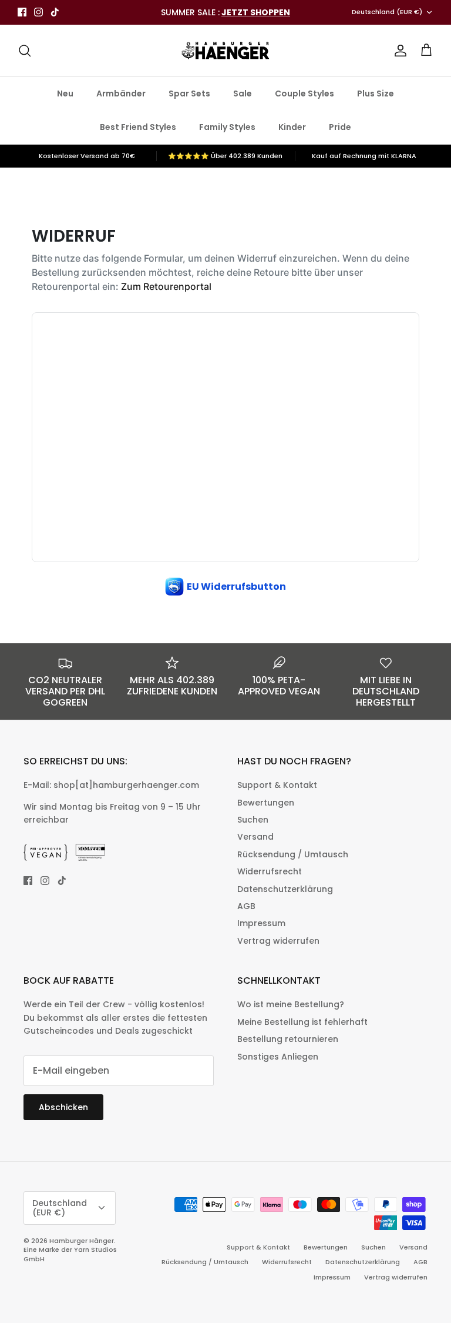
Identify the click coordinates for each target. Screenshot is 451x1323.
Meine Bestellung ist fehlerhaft (302, 1022)
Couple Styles (304, 93)
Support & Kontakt (277, 785)
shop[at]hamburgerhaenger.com (126, 785)
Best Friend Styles (138, 127)
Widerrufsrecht (269, 871)
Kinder (292, 127)
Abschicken (63, 1107)
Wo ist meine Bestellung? (290, 1004)
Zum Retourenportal (166, 286)
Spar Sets (189, 93)
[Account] (398, 51)
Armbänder (121, 93)
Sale (242, 93)
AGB (246, 906)
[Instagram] (38, 12)
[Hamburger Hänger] (225, 50)
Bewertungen (265, 802)
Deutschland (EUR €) (387, 11)
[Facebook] (22, 12)
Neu (65, 93)
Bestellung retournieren (287, 1039)
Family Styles (227, 127)
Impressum (261, 923)
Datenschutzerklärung (285, 889)
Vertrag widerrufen (278, 941)
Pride (340, 127)
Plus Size (375, 93)
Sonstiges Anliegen (277, 1057)
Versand (255, 837)
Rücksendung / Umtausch (292, 854)
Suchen (252, 820)
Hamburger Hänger (81, 1240)
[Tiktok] (55, 12)
